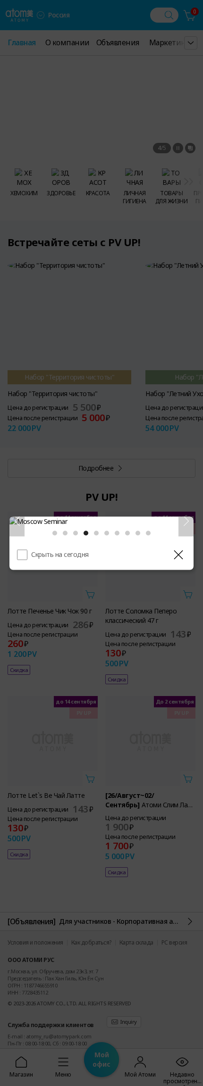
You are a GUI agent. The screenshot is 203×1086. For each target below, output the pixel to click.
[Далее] (186, 521)
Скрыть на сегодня (60, 553)
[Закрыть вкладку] (178, 554)
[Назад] (17, 521)
